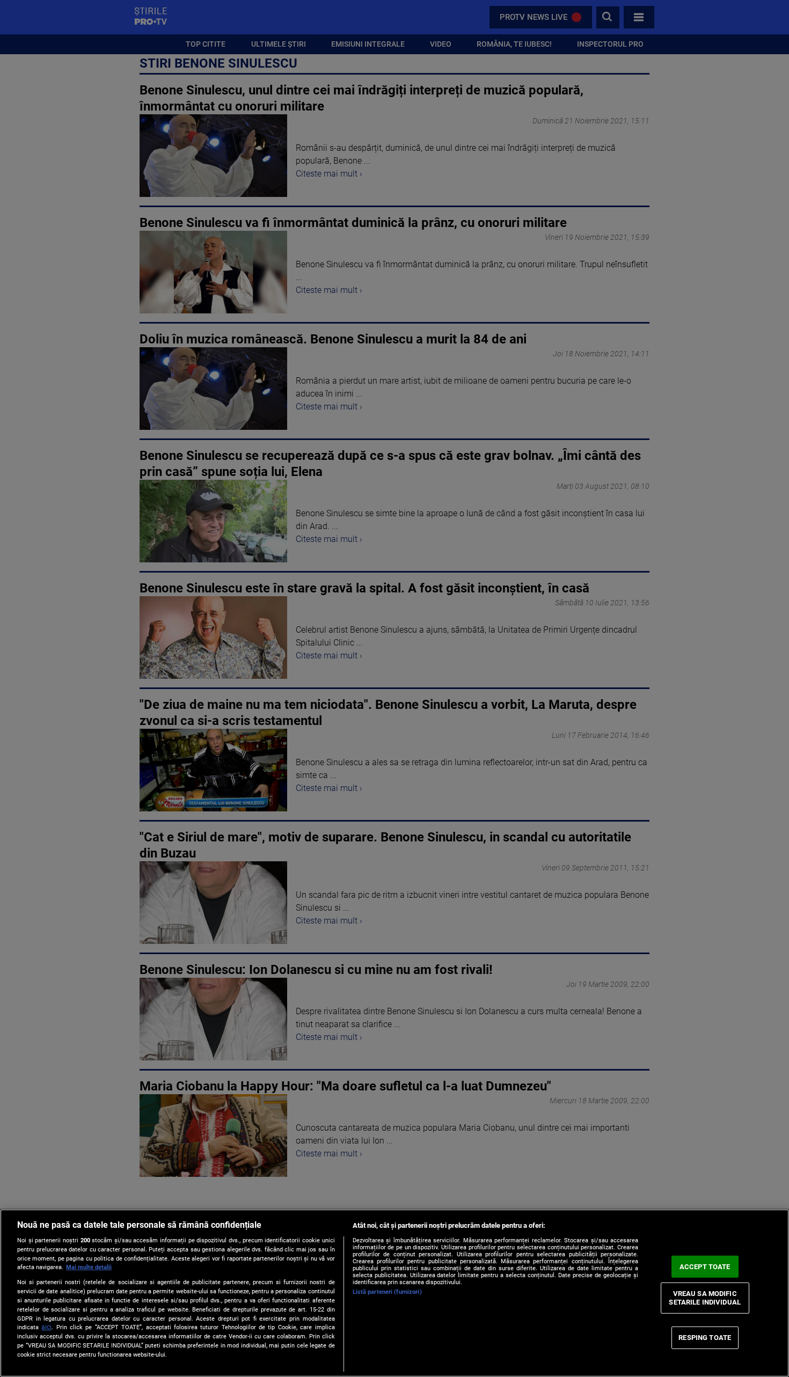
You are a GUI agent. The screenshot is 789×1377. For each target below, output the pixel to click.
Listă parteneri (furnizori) (387, 1291)
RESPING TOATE (704, 1338)
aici (46, 1327)
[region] (394, 1293)
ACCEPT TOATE (705, 1266)
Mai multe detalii (89, 1267)
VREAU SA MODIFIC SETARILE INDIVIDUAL (704, 1298)
